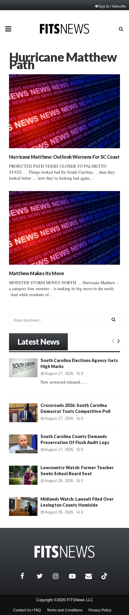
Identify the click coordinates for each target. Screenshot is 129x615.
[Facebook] (27, 576)
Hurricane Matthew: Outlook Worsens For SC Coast (64, 157)
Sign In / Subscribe (112, 6)
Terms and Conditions (64, 610)
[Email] (91, 576)
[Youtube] (75, 576)
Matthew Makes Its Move (36, 273)
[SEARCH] (113, 319)
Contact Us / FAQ (27, 610)
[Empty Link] (113, 340)
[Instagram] (59, 576)
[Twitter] (43, 576)
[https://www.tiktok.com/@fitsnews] (105, 576)
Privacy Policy (99, 610)
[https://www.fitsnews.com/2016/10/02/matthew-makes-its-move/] (64, 228)
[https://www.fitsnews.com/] (64, 552)
